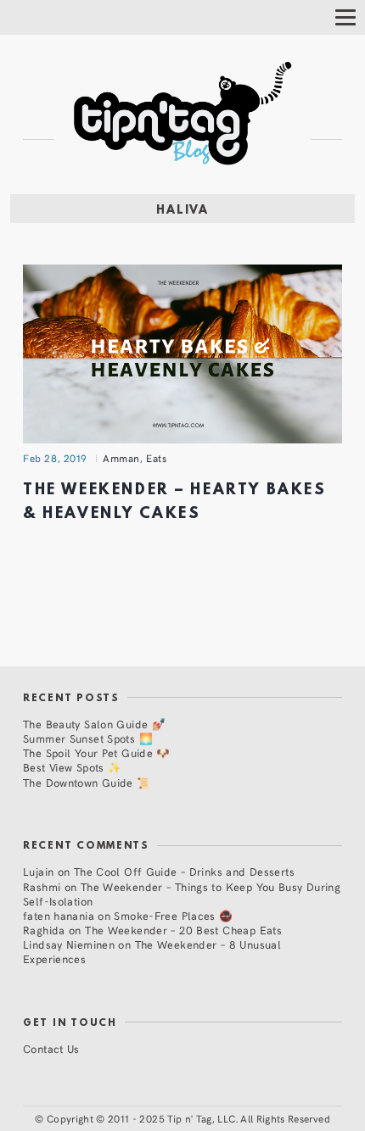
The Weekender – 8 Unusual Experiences (152, 951)
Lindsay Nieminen (69, 944)
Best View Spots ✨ (72, 767)
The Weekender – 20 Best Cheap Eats (183, 929)
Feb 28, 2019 (55, 458)
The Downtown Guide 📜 (87, 782)
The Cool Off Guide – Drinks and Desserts (184, 871)
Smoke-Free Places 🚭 (173, 915)
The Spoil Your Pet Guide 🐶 (97, 752)
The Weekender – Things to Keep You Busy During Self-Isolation (181, 893)
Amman (121, 458)
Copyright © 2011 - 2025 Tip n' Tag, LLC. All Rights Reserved (188, 1118)
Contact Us (51, 1048)
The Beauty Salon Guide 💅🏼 (94, 723)
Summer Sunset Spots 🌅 (88, 738)
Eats (156, 458)
